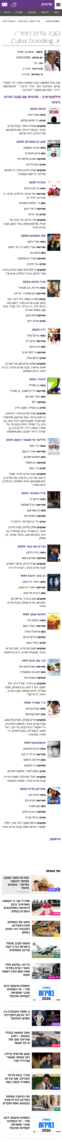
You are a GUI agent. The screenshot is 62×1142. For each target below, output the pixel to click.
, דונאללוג (33, 730)
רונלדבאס (29, 625)
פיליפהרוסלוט (31, 759)
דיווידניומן (30, 208)
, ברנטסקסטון (31, 371)
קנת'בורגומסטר (26, 258)
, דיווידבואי (14, 420)
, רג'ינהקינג (27, 727)
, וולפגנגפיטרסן (16, 771)
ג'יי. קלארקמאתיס (29, 203)
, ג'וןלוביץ (8, 481)
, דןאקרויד (33, 531)
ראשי (57, 12)
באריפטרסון (32, 396)
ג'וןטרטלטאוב (31, 748)
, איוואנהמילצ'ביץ (16, 723)
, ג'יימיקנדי (33, 694)
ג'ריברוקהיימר (30, 521)
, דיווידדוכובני (30, 431)
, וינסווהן (11, 413)
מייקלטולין (33, 335)
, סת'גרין (33, 477)
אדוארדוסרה (32, 631)
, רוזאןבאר (13, 303)
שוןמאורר (34, 806)
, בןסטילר (16, 390)
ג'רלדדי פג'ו (28, 754)
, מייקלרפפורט (14, 563)
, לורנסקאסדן (30, 690)
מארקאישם (29, 558)
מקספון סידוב (28, 648)
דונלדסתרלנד (28, 776)
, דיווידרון (32, 197)
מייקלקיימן (29, 637)
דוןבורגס (34, 346)
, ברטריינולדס (25, 273)
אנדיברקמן (28, 451)
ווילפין (35, 287)
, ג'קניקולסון (19, 687)
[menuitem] (45, 13)
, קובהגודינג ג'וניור (13, 269)
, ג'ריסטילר (34, 424)
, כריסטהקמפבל (28, 174)
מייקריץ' (30, 341)
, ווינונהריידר (32, 427)
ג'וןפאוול (31, 462)
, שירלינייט (19, 683)
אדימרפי (30, 193)
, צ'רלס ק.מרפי (16, 193)
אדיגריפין (30, 219)
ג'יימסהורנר (29, 352)
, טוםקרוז (34, 734)
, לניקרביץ (19, 427)
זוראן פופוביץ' (32, 153)
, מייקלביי (16, 521)
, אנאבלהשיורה (30, 652)
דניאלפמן (30, 765)
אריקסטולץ (29, 719)
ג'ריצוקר (34, 445)
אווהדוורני (33, 114)
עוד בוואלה (53, 871)
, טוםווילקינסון (14, 129)
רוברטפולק (29, 811)
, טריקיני (16, 727)
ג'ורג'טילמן (32, 552)
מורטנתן (34, 794)
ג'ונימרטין (33, 264)
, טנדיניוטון (17, 223)
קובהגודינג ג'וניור (26, 170)
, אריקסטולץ (29, 602)
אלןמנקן (31, 315)
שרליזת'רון (29, 563)
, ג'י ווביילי (28, 306)
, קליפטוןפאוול (31, 223)
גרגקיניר (31, 683)
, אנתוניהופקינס (16, 780)
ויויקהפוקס (29, 822)
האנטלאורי (32, 771)
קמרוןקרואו (32, 708)
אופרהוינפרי (29, 125)
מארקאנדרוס (27, 666)
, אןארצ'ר (11, 273)
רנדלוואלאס (28, 504)
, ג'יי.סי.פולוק (15, 247)
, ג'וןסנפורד (25, 287)
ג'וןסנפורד (29, 293)
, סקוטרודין (21, 407)
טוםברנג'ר (29, 598)
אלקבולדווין (29, 527)
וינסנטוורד (33, 620)
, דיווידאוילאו (26, 133)
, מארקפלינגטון (14, 719)
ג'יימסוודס (30, 269)
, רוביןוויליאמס (12, 652)
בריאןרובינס (31, 188)
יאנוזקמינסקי (32, 714)
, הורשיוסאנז (30, 826)
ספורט (19, 12)
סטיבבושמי (31, 299)
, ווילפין (18, 293)
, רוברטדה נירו (17, 567)
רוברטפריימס (32, 593)
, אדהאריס (12, 363)
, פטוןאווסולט (15, 431)
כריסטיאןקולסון (30, 120)
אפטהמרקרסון (27, 363)
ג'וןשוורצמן (33, 510)
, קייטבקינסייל (19, 531)
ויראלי (7, 12)
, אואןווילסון (27, 420)
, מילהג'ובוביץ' (19, 424)
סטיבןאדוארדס (27, 158)
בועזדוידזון (32, 164)
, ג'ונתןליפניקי (20, 730)
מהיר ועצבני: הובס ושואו (29, 21)
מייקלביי (34, 499)
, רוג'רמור (17, 822)
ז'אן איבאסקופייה (30, 672)
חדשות (45, 12)
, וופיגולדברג (11, 477)
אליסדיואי (33, 321)
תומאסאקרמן (32, 456)
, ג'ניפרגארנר (17, 534)
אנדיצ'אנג (33, 241)
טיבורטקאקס (31, 147)
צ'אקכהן (35, 252)
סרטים (47, 4)
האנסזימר (30, 515)
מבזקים (32, 12)
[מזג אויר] (14, 4)
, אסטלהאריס (33, 310)
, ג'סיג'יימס (32, 687)
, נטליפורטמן (22, 417)
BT (34, 402)
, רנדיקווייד (15, 306)
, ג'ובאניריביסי (30, 129)
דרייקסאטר (28, 390)
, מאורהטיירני (12, 776)
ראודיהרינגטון (31, 581)
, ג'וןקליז (23, 477)
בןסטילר (34, 385)
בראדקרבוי (32, 817)
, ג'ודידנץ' (18, 299)
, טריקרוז (19, 219)
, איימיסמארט (22, 481)
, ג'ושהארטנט (33, 534)
